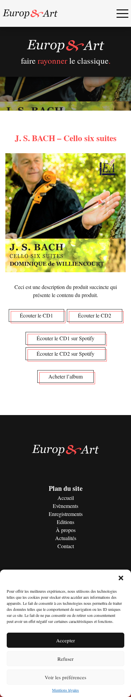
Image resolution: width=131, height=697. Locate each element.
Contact (65, 545)
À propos (66, 529)
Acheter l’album (65, 376)
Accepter (65, 640)
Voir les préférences (65, 677)
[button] (121, 578)
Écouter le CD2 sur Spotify (65, 353)
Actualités (65, 537)
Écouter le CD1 (36, 315)
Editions (65, 521)
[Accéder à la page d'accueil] (30, 13)
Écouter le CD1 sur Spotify (65, 338)
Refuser (65, 658)
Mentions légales (65, 690)
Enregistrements (66, 513)
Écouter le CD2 (94, 315)
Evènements (65, 505)
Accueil (65, 497)
